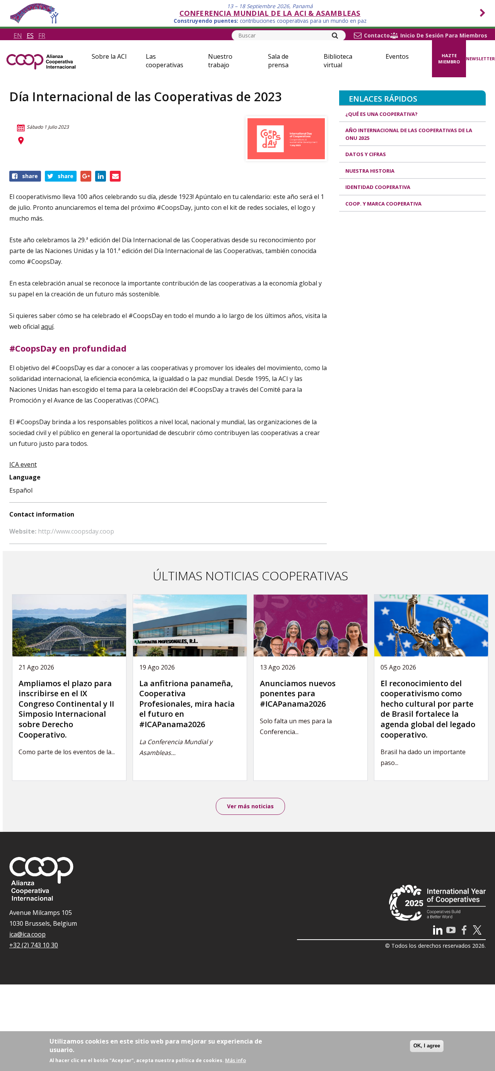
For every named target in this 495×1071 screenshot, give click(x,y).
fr (41, 35)
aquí (47, 326)
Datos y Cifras (365, 154)
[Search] (335, 35)
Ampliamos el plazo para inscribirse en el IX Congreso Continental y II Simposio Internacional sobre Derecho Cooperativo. (66, 709)
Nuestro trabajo (220, 60)
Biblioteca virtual (338, 60)
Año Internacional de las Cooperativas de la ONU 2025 (408, 134)
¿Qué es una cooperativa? (381, 113)
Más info (235, 1060)
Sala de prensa (278, 60)
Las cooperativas (164, 60)
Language (25, 477)
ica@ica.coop (27, 934)
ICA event (23, 464)
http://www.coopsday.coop (76, 531)
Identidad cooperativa (377, 187)
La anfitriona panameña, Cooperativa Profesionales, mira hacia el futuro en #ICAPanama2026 (187, 703)
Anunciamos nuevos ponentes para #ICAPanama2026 (298, 693)
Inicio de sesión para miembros (443, 35)
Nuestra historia (369, 170)
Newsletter (480, 58)
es (30, 35)
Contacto (377, 35)
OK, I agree (426, 1046)
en (18, 35)
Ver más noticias (250, 806)
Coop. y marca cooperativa (383, 203)
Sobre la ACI (109, 56)
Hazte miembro (449, 59)
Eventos (397, 56)
